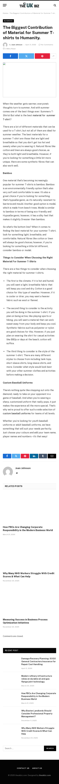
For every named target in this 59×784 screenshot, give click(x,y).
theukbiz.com (45, 775)
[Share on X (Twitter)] (26, 56)
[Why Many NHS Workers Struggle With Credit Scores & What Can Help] (29, 555)
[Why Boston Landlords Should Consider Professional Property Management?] (11, 714)
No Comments (47, 45)
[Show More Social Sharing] (53, 56)
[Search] (54, 5)
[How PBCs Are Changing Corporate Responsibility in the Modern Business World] (29, 508)
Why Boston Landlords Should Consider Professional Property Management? (36, 714)
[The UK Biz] (29, 5)
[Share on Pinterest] (42, 56)
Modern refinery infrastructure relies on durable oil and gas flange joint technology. (36, 679)
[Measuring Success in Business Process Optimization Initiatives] (29, 601)
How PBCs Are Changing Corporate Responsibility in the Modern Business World (38, 696)
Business (8, 21)
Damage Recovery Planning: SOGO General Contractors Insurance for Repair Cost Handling (38, 661)
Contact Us (23, 768)
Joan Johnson (16, 45)
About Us (37, 768)
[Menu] (5, 5)
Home (5, 13)
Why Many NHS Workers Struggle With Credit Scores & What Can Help (37, 731)
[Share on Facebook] (10, 56)
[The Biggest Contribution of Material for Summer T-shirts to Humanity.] (29, 79)
